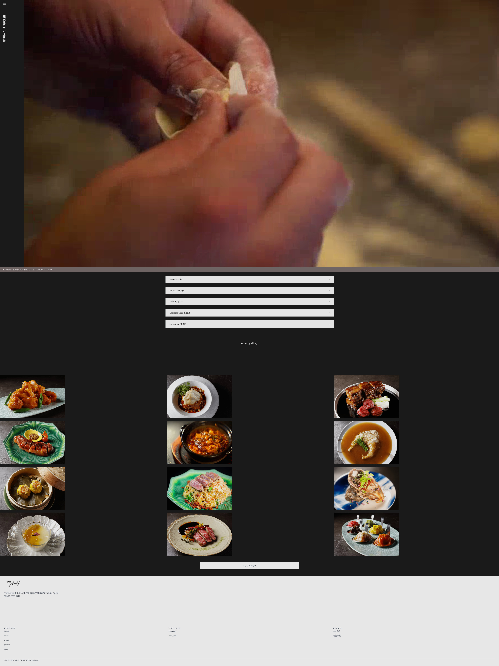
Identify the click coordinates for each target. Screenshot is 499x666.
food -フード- (176, 279)
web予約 (336, 631)
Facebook (172, 631)
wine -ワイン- (176, 302)
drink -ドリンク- (177, 290)
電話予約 (337, 636)
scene (6, 640)
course (6, 636)
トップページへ (249, 566)
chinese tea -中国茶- (178, 324)
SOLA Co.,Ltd (16, 660)
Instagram (173, 636)
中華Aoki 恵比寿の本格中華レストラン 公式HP (24, 270)
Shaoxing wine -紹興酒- (180, 313)
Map (6, 649)
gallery (7, 645)
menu (50, 270)
